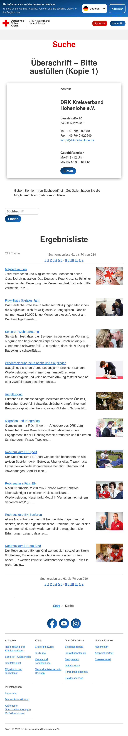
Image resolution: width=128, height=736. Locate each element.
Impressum (11, 693)
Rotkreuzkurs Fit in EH (20, 483)
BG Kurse (40, 653)
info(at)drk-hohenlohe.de (77, 140)
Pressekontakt (103, 659)
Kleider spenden (74, 678)
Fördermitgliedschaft (76, 671)
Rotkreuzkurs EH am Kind (23, 546)
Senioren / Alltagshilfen (18, 656)
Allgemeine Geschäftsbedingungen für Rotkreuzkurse (18, 709)
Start (7, 729)
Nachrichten (101, 646)
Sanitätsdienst (13, 663)
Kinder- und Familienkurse (43, 661)
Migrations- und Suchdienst (13, 671)
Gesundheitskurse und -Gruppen (48, 671)
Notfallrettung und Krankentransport (15, 648)
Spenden (100, 23)
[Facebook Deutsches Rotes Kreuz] (52, 623)
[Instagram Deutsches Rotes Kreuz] (76, 623)
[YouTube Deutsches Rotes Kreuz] (64, 623)
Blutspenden (72, 659)
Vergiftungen (13, 394)
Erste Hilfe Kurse (44, 646)
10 (72, 260)
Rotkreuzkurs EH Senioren (23, 514)
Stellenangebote (74, 646)
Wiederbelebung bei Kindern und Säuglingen (35, 363)
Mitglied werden (16, 269)
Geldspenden (72, 665)
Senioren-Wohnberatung (22, 331)
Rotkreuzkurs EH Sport (21, 452)
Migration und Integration (22, 421)
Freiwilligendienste (75, 653)
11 (76, 260)
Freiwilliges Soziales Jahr (22, 300)
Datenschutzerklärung (17, 699)
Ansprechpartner (104, 653)
